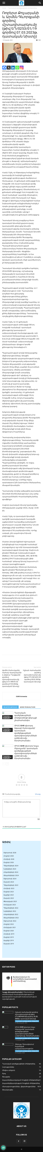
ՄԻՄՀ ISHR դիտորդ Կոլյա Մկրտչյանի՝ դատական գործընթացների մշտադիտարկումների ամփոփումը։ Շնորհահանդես (27, 1031)
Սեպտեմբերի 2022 (11, 918)
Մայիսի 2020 (9, 931)
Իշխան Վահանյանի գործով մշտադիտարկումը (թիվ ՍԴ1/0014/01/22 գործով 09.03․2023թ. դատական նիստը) (32, 676)
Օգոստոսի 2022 (10, 921)
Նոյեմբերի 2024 (10, 869)
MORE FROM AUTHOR (27, 707)
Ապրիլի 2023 (9, 895)
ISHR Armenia (21, 696)
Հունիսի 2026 (9, 859)
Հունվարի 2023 (10, 905)
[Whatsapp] (17, 67)
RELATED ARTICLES (10, 707)
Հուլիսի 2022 (9, 924)
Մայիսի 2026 (9, 862)
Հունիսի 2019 (9, 934)
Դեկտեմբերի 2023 (11, 885)
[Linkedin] (13, 67)
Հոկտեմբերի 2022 (11, 914)
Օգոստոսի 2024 (10, 879)
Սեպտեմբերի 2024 (11, 875)
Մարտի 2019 (9, 944)
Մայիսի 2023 (9, 892)
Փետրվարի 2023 (10, 901)
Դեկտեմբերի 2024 (11, 866)
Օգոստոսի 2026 (10, 853)
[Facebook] (4, 67)
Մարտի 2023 (9, 898)
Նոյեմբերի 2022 (10, 911)
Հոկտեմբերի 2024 (11, 872)
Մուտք (37, 794)
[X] (9, 67)
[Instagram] (21, 67)
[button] (40, 3)
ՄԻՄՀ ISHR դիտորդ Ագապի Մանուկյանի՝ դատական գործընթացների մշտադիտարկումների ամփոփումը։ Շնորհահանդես (25, 733)
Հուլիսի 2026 (9, 856)
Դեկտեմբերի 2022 (11, 908)
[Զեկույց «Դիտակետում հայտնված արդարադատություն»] (7, 1047)
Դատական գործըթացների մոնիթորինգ (22, 8)
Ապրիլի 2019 (9, 940)
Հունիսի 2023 (9, 888)
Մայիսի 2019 (9, 937)
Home (4, 8)
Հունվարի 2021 (10, 927)
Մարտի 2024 (9, 882)
